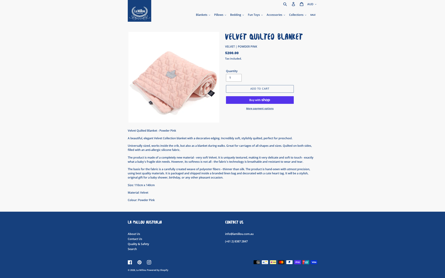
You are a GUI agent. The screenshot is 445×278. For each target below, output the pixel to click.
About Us (134, 234)
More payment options (260, 108)
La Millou (141, 270)
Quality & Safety (138, 244)
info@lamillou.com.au (239, 234)
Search (132, 249)
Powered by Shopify (157, 270)
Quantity (232, 71)
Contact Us (135, 239)
